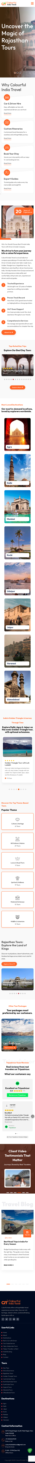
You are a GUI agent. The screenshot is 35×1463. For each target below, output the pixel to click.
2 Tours (11, 639)
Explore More (17, 387)
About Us (8, 332)
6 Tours (11, 567)
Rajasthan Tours (8, 1373)
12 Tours (11, 458)
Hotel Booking (7, 1352)
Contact (5, 1357)
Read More (7, 113)
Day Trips (6, 1368)
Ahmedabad (13, 699)
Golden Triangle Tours (10, 1376)
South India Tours (8, 1384)
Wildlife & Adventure (17, 921)
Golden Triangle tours (8, 265)
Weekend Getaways (17, 902)
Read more (10, 70)
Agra (9, 446)
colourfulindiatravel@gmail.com (15, 1444)
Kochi (9, 555)
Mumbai (11, 519)
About (5, 1335)
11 (27, 1233)
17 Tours (11, 422)
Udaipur (11, 591)
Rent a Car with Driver (10, 1341)
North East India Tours (10, 1382)
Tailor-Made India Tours (10, 1346)
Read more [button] (8, 1122)
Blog (4, 1354)
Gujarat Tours (7, 1387)
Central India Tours (9, 1379)
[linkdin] (17, 1319)
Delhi (9, 483)
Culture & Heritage (17, 824)
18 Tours (11, 603)
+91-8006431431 (10, 1439)
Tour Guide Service (9, 1343)
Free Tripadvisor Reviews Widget (18, 1137)
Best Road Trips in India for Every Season (16, 1242)
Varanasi (11, 663)
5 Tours (11, 530)
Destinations (7, 1338)
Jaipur (10, 627)
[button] (2, 1116)
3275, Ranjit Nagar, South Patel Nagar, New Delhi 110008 (19, 1432)
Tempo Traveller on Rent (10, 1349)
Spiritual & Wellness (17, 882)
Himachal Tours (8, 1390)
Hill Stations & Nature (17, 843)
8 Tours (11, 675)
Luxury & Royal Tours (17, 863)
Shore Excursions (8, 1371)
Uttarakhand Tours (9, 1393)
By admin (9, 1238)
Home (5, 1332)
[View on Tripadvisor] (7, 1106)
